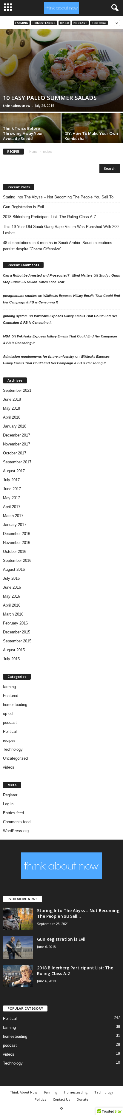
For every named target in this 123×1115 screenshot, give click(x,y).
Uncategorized (15, 758)
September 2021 (17, 390)
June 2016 (12, 587)
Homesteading (75, 1092)
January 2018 (14, 426)
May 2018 (11, 408)
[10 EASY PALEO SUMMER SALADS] (61, 70)
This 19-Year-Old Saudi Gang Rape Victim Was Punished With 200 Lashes (61, 229)
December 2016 (16, 533)
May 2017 (11, 498)
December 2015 (16, 632)
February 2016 (15, 623)
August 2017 (14, 471)
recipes (9, 740)
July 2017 (11, 480)
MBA (6, 336)
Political (99, 23)
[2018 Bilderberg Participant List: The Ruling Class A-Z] (18, 976)
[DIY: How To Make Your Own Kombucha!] (92, 136)
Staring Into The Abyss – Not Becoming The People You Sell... (78, 913)
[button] (113, 8)
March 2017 (13, 515)
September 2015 (17, 641)
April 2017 (11, 507)
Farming (50, 1092)
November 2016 (16, 542)
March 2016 (13, 614)
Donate (82, 1099)
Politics (40, 1099)
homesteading (44, 23)
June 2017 (12, 489)
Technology (13, 749)
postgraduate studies (20, 295)
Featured (10, 695)
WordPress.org (16, 831)
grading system (15, 316)
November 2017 (16, 444)
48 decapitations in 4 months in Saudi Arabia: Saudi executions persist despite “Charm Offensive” (57, 245)
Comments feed (16, 822)
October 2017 (14, 453)
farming (21, 23)
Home (33, 151)
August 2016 (14, 569)
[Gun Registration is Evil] (18, 947)
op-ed (64, 23)
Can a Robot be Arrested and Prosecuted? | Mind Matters (48, 275)
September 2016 (17, 560)
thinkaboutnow (16, 105)
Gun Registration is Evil (23, 207)
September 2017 (17, 462)
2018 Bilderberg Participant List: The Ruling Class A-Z (49, 217)
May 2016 (11, 596)
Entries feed (13, 813)
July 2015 (11, 659)
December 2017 (16, 435)
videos (8, 767)
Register (10, 795)
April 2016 (11, 605)
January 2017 (14, 524)
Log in (8, 804)
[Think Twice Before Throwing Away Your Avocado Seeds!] (30, 136)
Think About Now (23, 1092)
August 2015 (14, 650)
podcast (80, 23)
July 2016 (11, 578)
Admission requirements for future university (38, 356)
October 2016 (14, 551)
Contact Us (61, 1099)
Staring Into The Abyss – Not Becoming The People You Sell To (59, 197)
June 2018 (12, 399)
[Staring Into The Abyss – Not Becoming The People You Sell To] (18, 919)
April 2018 (11, 417)
